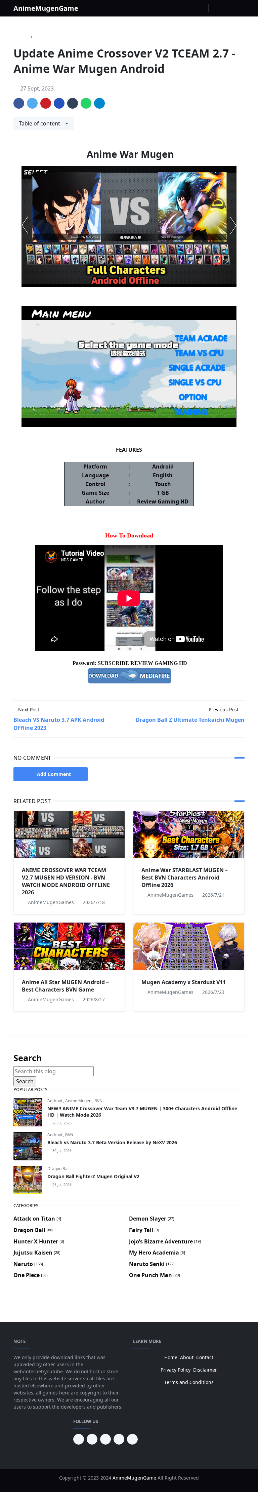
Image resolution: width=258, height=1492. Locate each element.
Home (170, 1357)
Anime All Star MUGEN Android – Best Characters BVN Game (65, 985)
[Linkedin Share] (59, 103)
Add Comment (54, 774)
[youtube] (92, 1439)
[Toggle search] (227, 8)
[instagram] (191, 8)
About (187, 1357)
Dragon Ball (58, 1168)
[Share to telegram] (99, 103)
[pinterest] (78, 1439)
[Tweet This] (32, 103)
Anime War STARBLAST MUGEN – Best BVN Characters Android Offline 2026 (184, 877)
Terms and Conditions (189, 1382)
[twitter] (119, 1439)
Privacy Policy (175, 1370)
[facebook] (180, 8)
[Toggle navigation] (239, 8)
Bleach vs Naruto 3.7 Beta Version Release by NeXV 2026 (112, 1142)
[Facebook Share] (18, 103)
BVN (98, 1101)
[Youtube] (202, 8)
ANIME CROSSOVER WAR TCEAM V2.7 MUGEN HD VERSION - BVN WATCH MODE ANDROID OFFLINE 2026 (66, 881)
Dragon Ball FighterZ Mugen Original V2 (93, 1176)
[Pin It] (45, 103)
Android (55, 1101)
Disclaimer (205, 1370)
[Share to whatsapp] (86, 103)
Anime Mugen (78, 1101)
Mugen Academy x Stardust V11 (183, 982)
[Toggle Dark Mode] (215, 8)
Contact (204, 1357)
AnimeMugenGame (45, 8)
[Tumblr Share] (72, 103)
